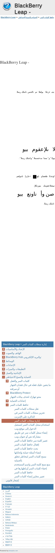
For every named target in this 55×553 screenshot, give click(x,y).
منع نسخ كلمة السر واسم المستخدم (32, 464)
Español (8, 501)
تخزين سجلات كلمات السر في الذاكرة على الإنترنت (29, 414)
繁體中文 (8, 545)
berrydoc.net (13, 550)
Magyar (8, 512)
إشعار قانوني (12, 480)
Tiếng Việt (9, 539)
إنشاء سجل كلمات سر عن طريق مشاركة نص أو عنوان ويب (30, 434)
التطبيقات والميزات (15, 369)
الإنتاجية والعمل (13, 373)
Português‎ (9, 530)
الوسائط (10, 361)
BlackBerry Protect (20, 393)
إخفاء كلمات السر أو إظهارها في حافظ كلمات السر (30, 470)
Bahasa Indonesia (12, 514)
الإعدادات (10, 365)
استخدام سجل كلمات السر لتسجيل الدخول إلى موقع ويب (32, 426)
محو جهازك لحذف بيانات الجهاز (25, 397)
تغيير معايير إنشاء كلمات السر (29, 476)
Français (8, 504)
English (8, 499)
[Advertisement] (27, 39)
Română (8, 533)
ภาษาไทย (8, 536)
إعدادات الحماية (18, 401)
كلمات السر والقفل (19, 381)
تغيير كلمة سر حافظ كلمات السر (30, 440)
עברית (7, 507)
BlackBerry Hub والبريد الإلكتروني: (23, 357)
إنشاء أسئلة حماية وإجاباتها (27, 452)
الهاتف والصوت (13, 353)
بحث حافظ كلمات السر (26, 448)
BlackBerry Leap (6, 6)
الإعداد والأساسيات (15, 349)
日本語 (7, 520)
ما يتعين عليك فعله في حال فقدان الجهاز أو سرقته (30, 387)
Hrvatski (8, 509)
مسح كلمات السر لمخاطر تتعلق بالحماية (30, 458)
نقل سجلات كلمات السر (26, 409)
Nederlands (9, 525)
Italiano (8, 517)
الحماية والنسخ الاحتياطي (27, 17)
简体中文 (8, 542)
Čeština (8, 494)
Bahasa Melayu (11, 523)
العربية (7, 491)
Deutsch (8, 496)
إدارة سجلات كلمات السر (27, 420)
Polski (7, 528)
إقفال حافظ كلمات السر (26, 444)
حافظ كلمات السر (47, 17)
